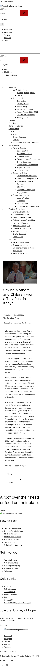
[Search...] (24, 13)
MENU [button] (5, 65)
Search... (3, 9)
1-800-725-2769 (6, 660)
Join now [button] (3, 625)
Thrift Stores (9, 542)
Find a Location (10, 594)
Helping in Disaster (12, 539)
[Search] (24, 60)
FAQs (6, 597)
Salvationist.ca (10, 589)
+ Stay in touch (10, 75)
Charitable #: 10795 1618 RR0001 (17, 603)
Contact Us (8, 600)
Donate (5, 79)
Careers (7, 586)
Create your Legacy (12, 565)
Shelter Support (10, 534)
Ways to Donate (10, 560)
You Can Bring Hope (12, 528)
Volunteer (8, 571)
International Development (22, 323)
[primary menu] (2, 45)
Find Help (8, 72)
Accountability (10, 592)
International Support (12, 537)
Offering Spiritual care (13, 545)
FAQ (5, 69)
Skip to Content (6, 1)
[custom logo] (11, 6)
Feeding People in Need (13, 531)
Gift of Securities (11, 563)
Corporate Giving (11, 568)
